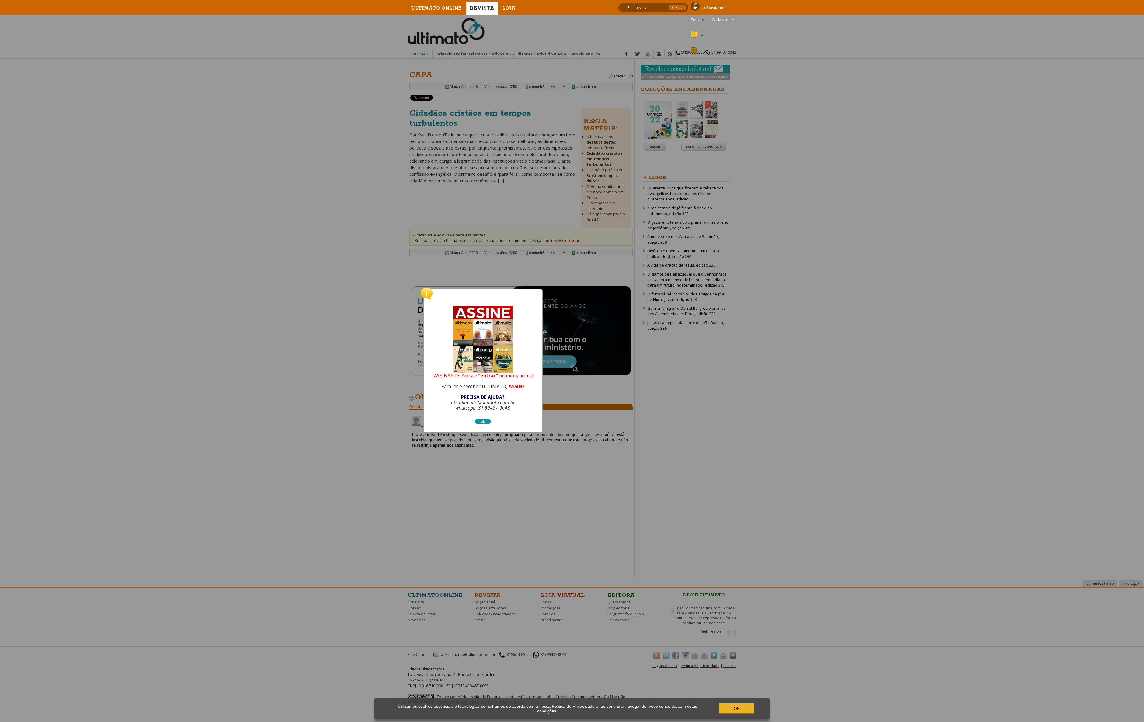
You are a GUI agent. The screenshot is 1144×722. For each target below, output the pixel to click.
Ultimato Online (436, 8)
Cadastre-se (723, 19)
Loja (508, 8)
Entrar (696, 19)
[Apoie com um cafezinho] (695, 5)
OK (737, 708)
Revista (482, 8)
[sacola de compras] (695, 31)
